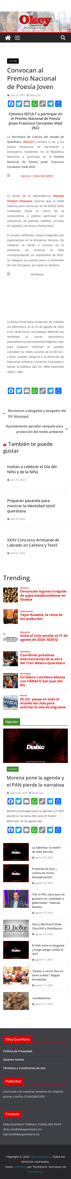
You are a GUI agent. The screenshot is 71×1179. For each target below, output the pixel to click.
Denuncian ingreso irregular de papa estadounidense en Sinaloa (43, 595)
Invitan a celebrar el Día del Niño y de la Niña (32, 469)
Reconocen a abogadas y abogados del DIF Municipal (37, 413)
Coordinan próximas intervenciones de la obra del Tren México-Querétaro (42, 659)
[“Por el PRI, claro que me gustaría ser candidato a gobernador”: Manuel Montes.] (16, 903)
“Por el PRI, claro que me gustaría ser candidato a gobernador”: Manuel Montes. (48, 900)
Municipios (25, 673)
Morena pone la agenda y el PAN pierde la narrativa (35, 781)
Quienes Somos (13, 1059)
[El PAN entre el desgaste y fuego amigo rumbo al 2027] (16, 952)
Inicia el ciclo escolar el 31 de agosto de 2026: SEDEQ (44, 638)
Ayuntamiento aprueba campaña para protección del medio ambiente (34, 429)
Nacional (24, 588)
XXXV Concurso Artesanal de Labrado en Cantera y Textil (33, 542)
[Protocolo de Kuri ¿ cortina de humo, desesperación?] (16, 876)
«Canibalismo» (41, 998)
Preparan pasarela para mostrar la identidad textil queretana (31, 506)
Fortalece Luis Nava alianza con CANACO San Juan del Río (42, 681)
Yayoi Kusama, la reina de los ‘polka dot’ (41, 617)
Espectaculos (26, 611)
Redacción (35, 95)
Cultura (13, 61)
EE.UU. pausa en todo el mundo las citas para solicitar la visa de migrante (43, 703)
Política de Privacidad (17, 1051)
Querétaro (25, 651)
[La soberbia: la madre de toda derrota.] (16, 852)
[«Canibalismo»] (16, 1001)
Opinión (12, 769)
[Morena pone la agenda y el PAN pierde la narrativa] (35, 746)
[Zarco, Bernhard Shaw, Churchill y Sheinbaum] (16, 929)
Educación (25, 632)
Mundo (23, 695)
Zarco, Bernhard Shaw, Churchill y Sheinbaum (47, 926)
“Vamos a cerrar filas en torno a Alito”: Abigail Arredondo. (48, 975)
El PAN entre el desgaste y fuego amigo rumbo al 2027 (48, 950)
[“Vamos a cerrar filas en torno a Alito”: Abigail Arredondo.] (16, 978)
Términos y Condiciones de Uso (24, 1068)
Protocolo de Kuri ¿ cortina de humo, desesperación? (44, 873)
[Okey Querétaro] (35, 14)
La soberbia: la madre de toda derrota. (46, 850)
